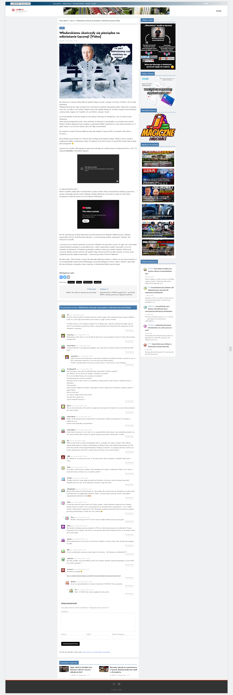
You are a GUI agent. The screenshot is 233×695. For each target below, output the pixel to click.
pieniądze (98, 282)
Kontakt (93, 4)
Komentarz (65, 612)
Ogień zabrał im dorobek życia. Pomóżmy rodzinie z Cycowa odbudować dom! (81, 669)
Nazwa (64, 634)
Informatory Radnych (78, 4)
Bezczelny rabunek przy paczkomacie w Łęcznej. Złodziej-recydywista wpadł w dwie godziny (123, 669)
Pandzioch (70, 569)
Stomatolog (70, 335)
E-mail (89, 634)
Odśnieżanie (88, 282)
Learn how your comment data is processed (96, 652)
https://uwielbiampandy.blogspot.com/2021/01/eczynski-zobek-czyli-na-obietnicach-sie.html (94, 576)
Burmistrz (71, 282)
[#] (116, 11)
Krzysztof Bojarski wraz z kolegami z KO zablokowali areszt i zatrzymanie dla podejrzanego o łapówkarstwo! (159, 289)
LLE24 (62, 41)
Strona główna (57, 4)
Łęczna (62, 28)
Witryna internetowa (118, 634)
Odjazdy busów (67, 4)
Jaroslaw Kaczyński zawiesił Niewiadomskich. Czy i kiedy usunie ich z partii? (158, 327)
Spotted (88, 4)
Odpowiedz (130, 330)
